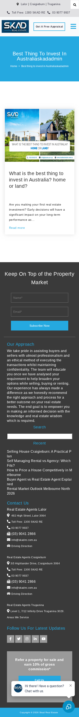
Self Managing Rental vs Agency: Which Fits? (39, 463)
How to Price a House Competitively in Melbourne (39, 472)
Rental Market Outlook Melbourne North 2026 (38, 491)
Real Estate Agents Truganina (25, 605)
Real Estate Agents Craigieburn (26, 557)
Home (13, 66)
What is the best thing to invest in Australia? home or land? (37, 180)
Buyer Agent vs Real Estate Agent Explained (39, 482)
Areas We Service (18, 617)
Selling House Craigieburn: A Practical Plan (39, 454)
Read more (17, 227)
